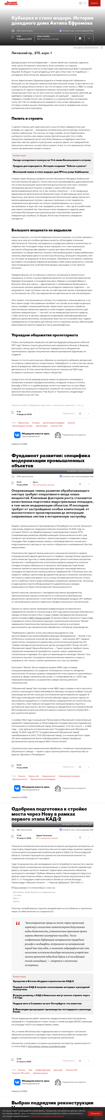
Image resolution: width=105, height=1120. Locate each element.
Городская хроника (40, 1073)
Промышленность (19, 779)
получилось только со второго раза (46, 1046)
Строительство (48, 776)
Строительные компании (69, 776)
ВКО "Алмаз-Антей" (40, 618)
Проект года (34, 776)
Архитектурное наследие (22, 425)
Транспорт (58, 1070)
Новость (21, 776)
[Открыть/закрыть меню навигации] (80, 3)
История (36, 422)
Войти (94, 3)
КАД (30, 1070)
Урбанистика (23, 422)
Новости (71, 422)
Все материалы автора (48, 39)
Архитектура (41, 425)
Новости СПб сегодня (21, 1073)
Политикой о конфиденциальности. (47, 1116)
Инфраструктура (42, 1070)
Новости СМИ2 (19, 444)
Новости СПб (56, 425)
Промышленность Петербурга (42, 779)
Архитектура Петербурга (53, 422)
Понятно (95, 1113)
